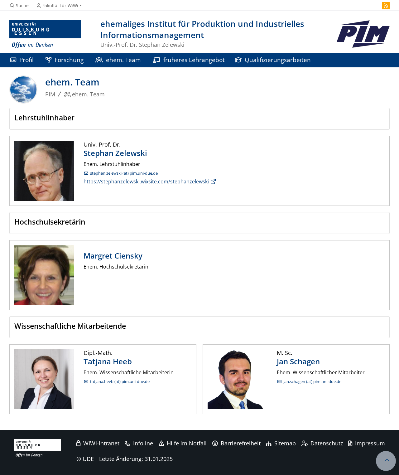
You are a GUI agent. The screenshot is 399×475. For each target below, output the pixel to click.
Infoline (143, 443)
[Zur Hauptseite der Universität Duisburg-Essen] (45, 34)
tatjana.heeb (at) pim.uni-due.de (120, 381)
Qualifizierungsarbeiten (278, 60)
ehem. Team (123, 60)
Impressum (370, 443)
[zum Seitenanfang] (386, 461)
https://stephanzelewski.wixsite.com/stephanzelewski (146, 181)
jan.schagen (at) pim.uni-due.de (312, 381)
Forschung (69, 60)
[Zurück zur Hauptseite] (363, 34)
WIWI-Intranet (101, 443)
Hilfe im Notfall (187, 443)
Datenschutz (326, 443)
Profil (26, 60)
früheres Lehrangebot (194, 60)
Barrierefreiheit (241, 443)
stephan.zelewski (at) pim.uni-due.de (124, 173)
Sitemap (285, 443)
